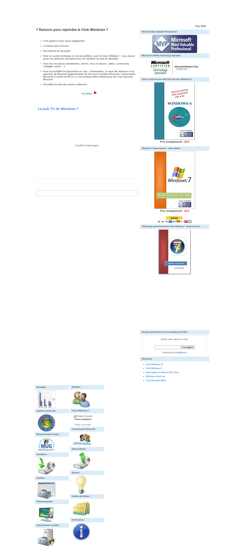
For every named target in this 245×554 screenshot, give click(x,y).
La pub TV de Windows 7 (58, 109)
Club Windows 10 (154, 364)
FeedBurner (181, 352)
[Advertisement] (175, 305)
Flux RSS (200, 26)
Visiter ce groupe (82, 424)
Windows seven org (155, 376)
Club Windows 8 (154, 368)
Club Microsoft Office (156, 380)
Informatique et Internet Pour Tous (162, 372)
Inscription (86, 93)
